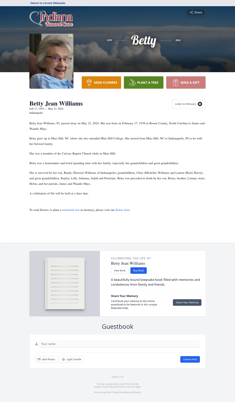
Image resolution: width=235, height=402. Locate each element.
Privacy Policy (107, 386)
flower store (122, 210)
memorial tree (71, 210)
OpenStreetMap (121, 392)
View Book (119, 270)
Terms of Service (127, 386)
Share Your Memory (187, 302)
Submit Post (190, 359)
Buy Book (138, 270)
